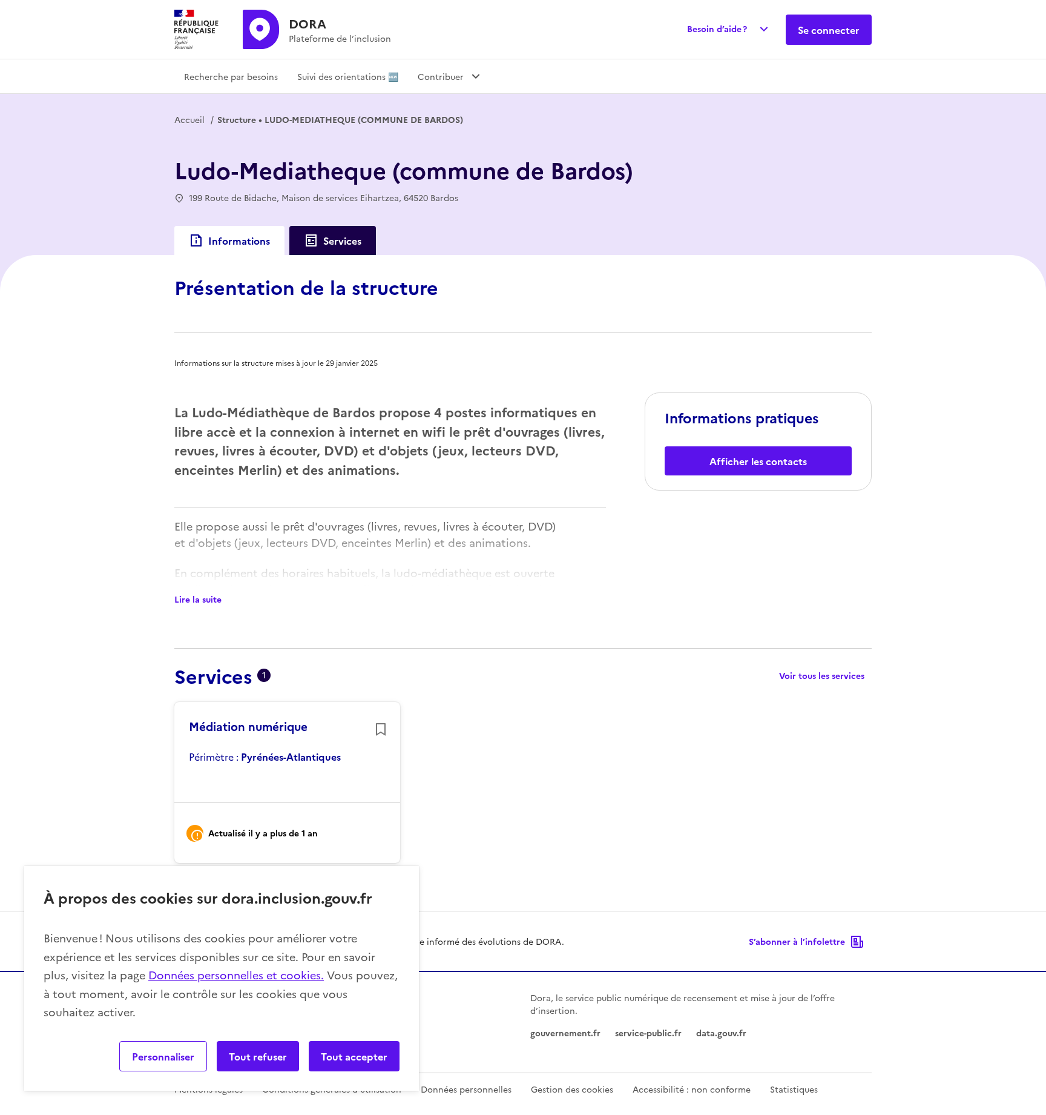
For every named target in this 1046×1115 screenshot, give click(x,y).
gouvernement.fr (565, 1033)
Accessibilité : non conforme (692, 1089)
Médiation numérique (248, 726)
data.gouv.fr (721, 1033)
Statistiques (794, 1089)
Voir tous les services (821, 675)
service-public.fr (648, 1033)
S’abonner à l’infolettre (797, 941)
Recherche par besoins (231, 76)
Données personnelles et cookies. (236, 974)
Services (342, 240)
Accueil (189, 119)
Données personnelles (466, 1089)
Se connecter (829, 29)
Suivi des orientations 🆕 (347, 76)
